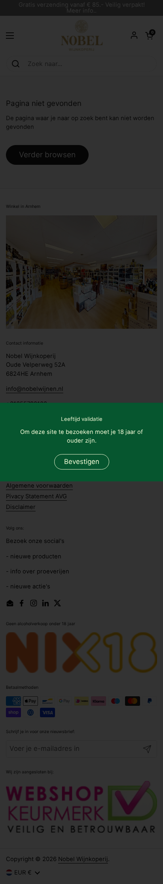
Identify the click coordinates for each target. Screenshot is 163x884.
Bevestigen (81, 462)
